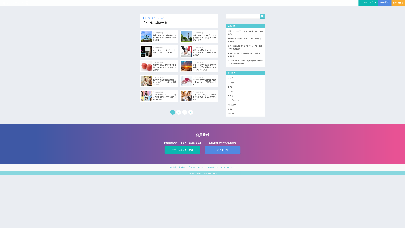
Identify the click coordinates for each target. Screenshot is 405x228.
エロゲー (231, 78)
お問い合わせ (213, 167)
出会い (230, 109)
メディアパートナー (228, 167)
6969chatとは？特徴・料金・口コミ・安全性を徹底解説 (244, 40)
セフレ (230, 87)
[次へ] (190, 112)
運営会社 (172, 167)
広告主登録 (222, 150)
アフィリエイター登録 (182, 150)
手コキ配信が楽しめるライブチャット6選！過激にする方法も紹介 (245, 47)
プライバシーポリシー (196, 167)
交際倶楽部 (232, 105)
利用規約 (182, 167)
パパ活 (230, 91)
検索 (262, 16)
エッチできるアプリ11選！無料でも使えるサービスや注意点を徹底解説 (245, 62)
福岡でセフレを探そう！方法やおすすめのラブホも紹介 (245, 32)
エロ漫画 (231, 82)
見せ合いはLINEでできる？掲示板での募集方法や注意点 (245, 54)
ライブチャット (233, 100)
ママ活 (230, 96)
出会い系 (231, 113)
